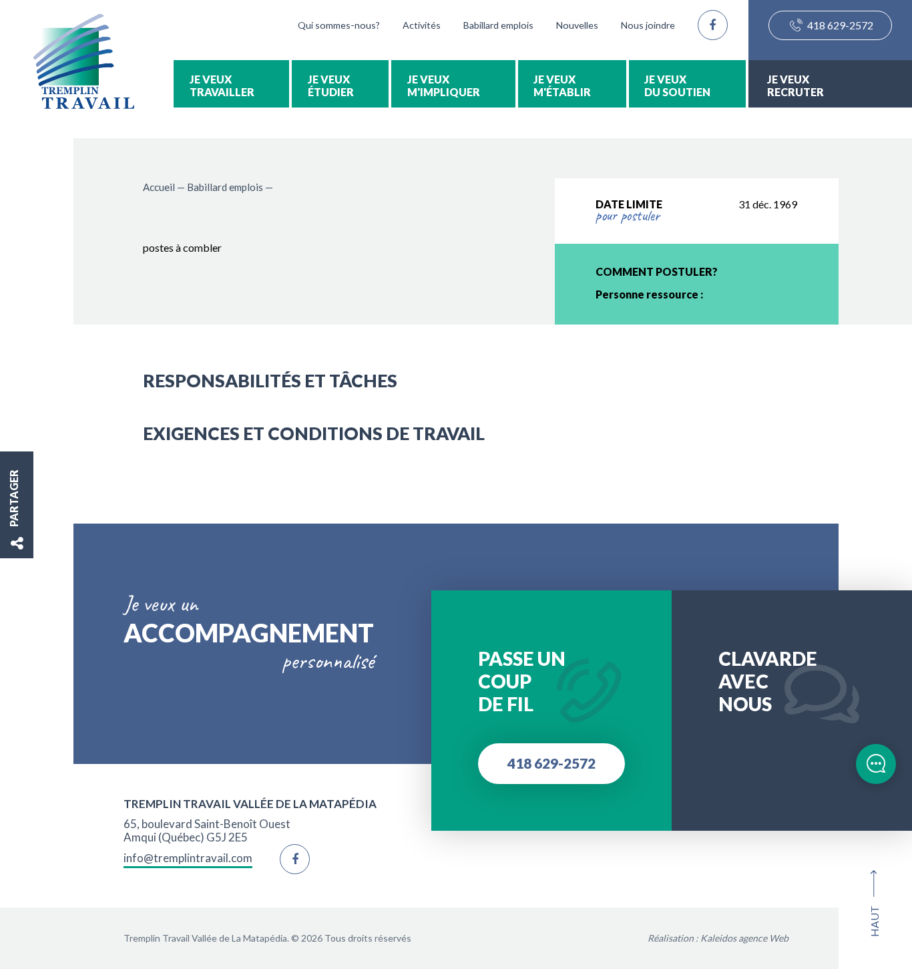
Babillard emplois (498, 25)
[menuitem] (231, 84)
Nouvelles (577, 25)
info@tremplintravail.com (188, 858)
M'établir (562, 91)
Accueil (159, 187)
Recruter (795, 91)
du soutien (677, 91)
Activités (422, 25)
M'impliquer (443, 91)
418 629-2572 (839, 25)
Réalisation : (718, 938)
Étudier (331, 91)
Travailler (222, 91)
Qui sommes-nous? (339, 25)
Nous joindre (648, 25)
